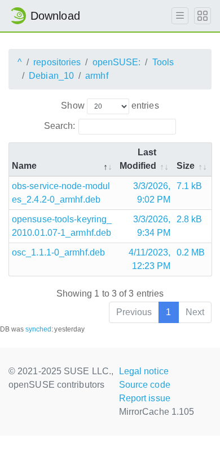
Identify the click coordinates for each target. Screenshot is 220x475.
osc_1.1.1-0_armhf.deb (58, 252)
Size (186, 166)
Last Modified (138, 159)
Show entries (110, 105)
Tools (163, 62)
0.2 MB (191, 252)
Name (24, 166)
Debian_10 (51, 75)
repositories (57, 62)
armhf (96, 75)
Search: (60, 126)
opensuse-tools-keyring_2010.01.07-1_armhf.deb (62, 226)
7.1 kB (190, 186)
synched (38, 329)
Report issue (144, 398)
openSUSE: (117, 62)
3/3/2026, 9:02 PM (152, 192)
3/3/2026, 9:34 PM (152, 226)
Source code (144, 384)
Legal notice (144, 371)
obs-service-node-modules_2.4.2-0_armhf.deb (61, 192)
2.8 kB (190, 219)
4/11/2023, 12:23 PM (150, 259)
